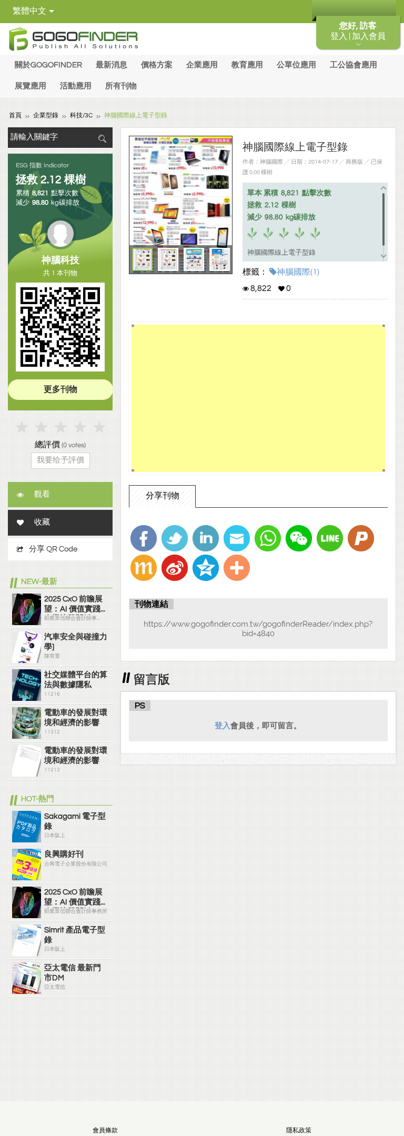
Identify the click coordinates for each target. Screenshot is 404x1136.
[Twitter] (174, 538)
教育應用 (247, 65)
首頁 (15, 115)
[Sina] (174, 568)
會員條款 (105, 1130)
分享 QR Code (53, 549)
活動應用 (76, 86)
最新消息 (111, 65)
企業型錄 (45, 115)
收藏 (42, 522)
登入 (222, 725)
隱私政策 (298, 1130)
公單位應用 (296, 65)
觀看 (42, 494)
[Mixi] (143, 568)
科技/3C (81, 115)
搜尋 (102, 138)
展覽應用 (30, 86)
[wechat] (299, 538)
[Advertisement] (258, 398)
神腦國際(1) (298, 272)
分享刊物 (162, 495)
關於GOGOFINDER (48, 65)
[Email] (237, 538)
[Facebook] (143, 538)
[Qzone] (206, 568)
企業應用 (202, 65)
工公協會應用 (353, 65)
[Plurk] (361, 538)
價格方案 (157, 65)
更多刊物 (60, 389)
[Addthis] (237, 568)
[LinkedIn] (206, 538)
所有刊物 (121, 86)
